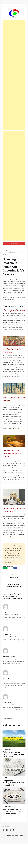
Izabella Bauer (7, 702)
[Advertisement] (14, 75)
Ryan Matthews (7, 634)
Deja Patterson (7, 678)
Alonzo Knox (6, 612)
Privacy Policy (6, 826)
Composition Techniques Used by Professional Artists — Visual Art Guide (14, 782)
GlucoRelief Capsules (9, 656)
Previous (14, 576)
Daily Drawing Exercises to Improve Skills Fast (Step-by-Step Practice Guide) (13, 811)
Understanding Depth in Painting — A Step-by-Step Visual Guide (13, 754)
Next (14, 584)
